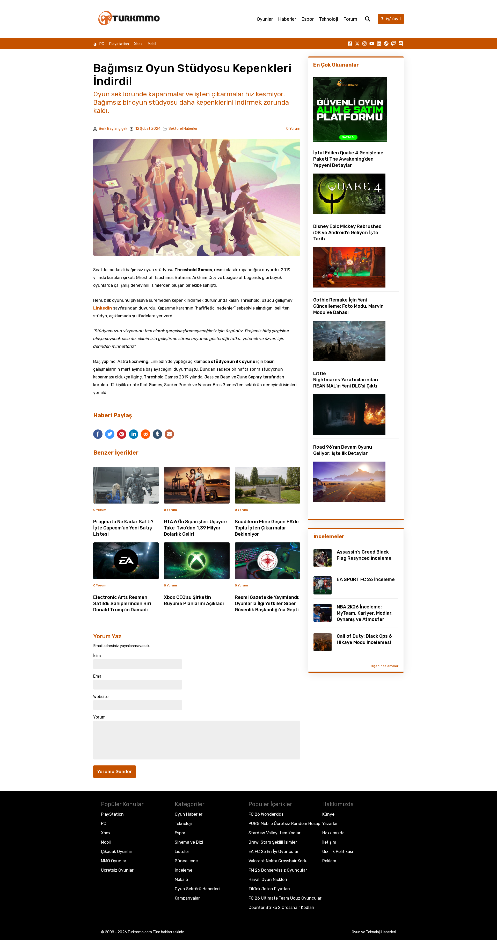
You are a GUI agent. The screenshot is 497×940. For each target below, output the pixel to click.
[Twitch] (393, 43)
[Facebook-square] (350, 43)
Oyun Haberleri (189, 814)
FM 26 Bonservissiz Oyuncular (277, 870)
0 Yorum (293, 128)
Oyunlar (265, 19)
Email (98, 676)
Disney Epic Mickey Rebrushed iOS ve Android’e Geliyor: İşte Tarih (347, 233)
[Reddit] (145, 434)
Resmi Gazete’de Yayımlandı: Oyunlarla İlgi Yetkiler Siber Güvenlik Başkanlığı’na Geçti (267, 603)
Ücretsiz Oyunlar (117, 870)
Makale (181, 879)
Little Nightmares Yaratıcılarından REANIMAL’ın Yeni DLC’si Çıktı (345, 380)
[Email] (169, 434)
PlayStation (112, 814)
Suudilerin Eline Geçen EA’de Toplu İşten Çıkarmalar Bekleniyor (267, 528)
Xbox (138, 44)
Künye (328, 814)
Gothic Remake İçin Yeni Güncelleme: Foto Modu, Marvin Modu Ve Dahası (348, 306)
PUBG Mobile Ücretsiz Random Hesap (284, 823)
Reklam (329, 860)
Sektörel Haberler (183, 129)
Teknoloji (328, 19)
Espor (307, 19)
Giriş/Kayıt (391, 18)
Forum (350, 19)
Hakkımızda (333, 832)
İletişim (329, 842)
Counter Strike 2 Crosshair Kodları (281, 907)
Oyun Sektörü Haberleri (197, 888)
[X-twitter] (357, 43)
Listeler (182, 851)
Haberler (287, 19)
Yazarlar (330, 823)
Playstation (119, 44)
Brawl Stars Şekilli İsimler (272, 842)
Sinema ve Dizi (189, 842)
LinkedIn (102, 308)
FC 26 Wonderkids (265, 814)
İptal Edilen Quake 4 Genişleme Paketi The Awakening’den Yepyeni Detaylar (348, 159)
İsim (97, 656)
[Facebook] (98, 434)
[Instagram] (364, 43)
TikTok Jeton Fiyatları (269, 888)
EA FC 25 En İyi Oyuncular (273, 851)
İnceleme (183, 870)
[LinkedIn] (133, 434)
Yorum (99, 717)
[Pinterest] (121, 434)
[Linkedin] (379, 43)
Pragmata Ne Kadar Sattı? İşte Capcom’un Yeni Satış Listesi (123, 528)
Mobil (152, 44)
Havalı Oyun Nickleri (267, 879)
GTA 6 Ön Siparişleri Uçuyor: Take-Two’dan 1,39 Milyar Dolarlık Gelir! (195, 528)
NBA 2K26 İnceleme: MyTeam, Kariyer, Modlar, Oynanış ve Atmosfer (365, 613)
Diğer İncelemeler (384, 666)
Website (100, 697)
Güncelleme (186, 860)
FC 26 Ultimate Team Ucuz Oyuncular (284, 898)
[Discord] (400, 43)
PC (101, 44)
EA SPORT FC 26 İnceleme (366, 579)
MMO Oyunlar (113, 860)
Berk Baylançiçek (113, 128)
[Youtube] (371, 43)
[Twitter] (109, 434)
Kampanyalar (187, 898)
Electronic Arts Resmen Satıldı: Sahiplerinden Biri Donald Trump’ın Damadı (122, 603)
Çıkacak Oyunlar (116, 851)
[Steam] (386, 43)
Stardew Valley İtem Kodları (275, 832)
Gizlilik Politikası (337, 851)
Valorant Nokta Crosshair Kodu (278, 860)
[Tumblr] (157, 434)
